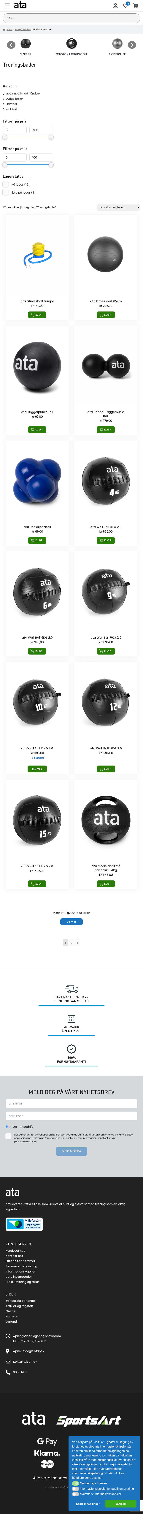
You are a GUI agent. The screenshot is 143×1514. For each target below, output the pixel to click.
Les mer (37, 769)
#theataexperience (20, 1301)
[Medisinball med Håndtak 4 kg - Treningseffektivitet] (105, 834)
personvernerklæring (25, 1141)
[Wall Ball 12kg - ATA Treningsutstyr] (105, 718)
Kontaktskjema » (25, 1362)
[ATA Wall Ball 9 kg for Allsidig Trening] (105, 604)
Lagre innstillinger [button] (87, 1503)
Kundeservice (15, 1251)
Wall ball (11, 109)
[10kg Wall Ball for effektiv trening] (37, 718)
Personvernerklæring (21, 1266)
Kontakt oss (14, 1256)
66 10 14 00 (20, 1372)
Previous (11, 44)
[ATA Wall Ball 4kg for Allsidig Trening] (105, 493)
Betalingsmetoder (19, 1277)
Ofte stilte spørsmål (20, 1261)
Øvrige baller (14, 99)
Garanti (11, 1321)
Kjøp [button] (38, 315)
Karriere (12, 1316)
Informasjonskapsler (21, 1271)
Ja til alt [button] (121, 1503)
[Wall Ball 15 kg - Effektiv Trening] (37, 834)
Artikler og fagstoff (19, 1306)
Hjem (9, 29)
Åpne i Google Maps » (28, 1351)
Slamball (11, 104)
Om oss (11, 1311)
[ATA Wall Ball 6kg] (37, 604)
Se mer (71, 922)
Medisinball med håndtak (23, 93)
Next (131, 44)
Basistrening (23, 29)
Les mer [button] (97, 1477)
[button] (75, 1483)
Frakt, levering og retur (22, 1282)
